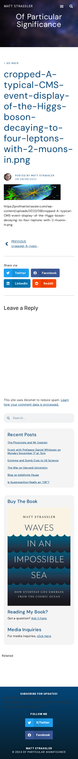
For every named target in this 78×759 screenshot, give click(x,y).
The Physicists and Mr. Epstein (28, 442)
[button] (62, 6)
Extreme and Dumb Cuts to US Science (33, 460)
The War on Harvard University (28, 467)
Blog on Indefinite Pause (23, 475)
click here (44, 636)
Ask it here (39, 618)
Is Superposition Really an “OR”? (28, 482)
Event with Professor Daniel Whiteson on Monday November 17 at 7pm (34, 451)
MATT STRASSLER (18, 6)
